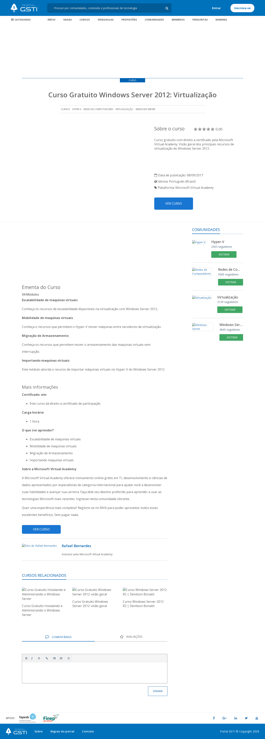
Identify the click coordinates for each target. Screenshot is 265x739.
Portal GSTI (24, 7)
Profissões (129, 19)
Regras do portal (62, 731)
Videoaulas (106, 19)
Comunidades (154, 19)
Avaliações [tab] (134, 636)
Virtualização (124, 109)
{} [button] (69, 658)
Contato (88, 731)
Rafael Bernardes (76, 546)
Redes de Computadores (98, 109)
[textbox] (94, 672)
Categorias (22, 19)
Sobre (39, 731)
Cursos (85, 19)
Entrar (216, 8)
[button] (26, 658)
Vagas (67, 19)
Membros (178, 19)
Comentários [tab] (61, 637)
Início (51, 19)
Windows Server (145, 109)
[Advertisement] (132, 51)
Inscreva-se (242, 8)
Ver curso (173, 203)
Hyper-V (76, 109)
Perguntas (200, 19)
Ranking (221, 19)
